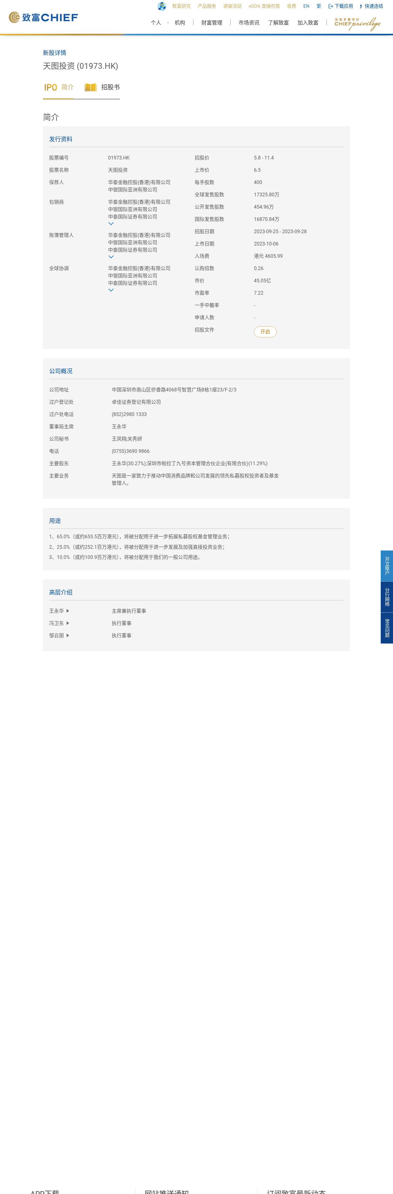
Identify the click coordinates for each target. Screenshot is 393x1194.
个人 (156, 23)
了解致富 (278, 23)
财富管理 (211, 23)
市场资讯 (249, 23)
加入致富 (308, 23)
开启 (265, 332)
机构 (180, 23)
